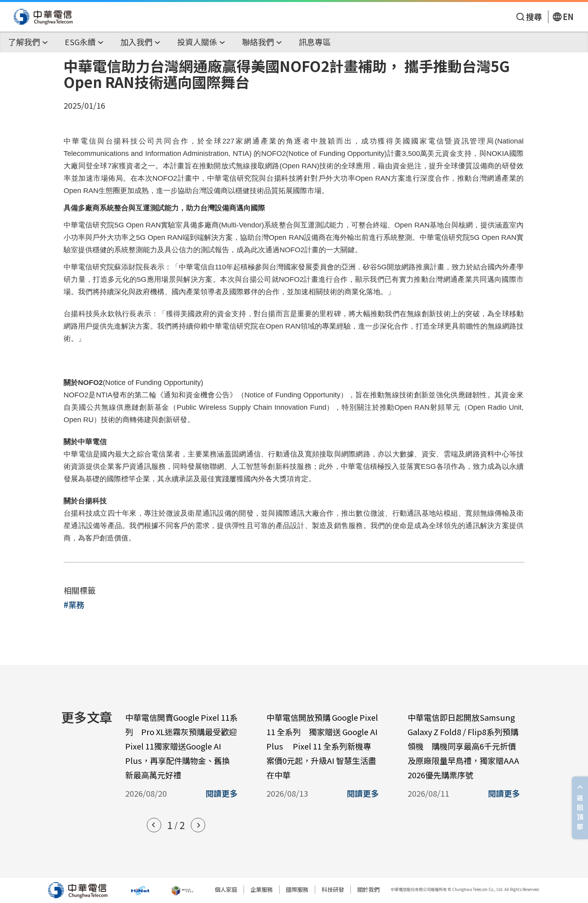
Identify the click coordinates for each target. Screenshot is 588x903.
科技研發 (333, 889)
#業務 (74, 604)
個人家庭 (226, 889)
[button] (154, 825)
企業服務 (261, 889)
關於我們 (368, 889)
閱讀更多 (222, 793)
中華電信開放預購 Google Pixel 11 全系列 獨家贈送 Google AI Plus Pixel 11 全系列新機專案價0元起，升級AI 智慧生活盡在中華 (322, 746)
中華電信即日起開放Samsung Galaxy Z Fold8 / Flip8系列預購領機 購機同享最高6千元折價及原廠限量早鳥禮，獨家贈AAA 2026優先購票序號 (463, 746)
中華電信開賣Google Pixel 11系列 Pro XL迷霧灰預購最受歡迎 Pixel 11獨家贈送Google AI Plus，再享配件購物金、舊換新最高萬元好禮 (185, 746)
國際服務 (297, 889)
